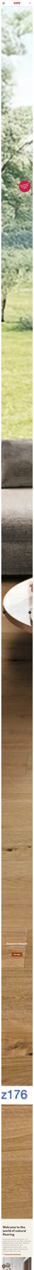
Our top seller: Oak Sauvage (13, 1254)
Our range (17, 954)
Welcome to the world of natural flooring (14, 1230)
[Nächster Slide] (29, 612)
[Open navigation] (5, 3)
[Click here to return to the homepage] (17, 3)
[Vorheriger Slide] (4, 612)
